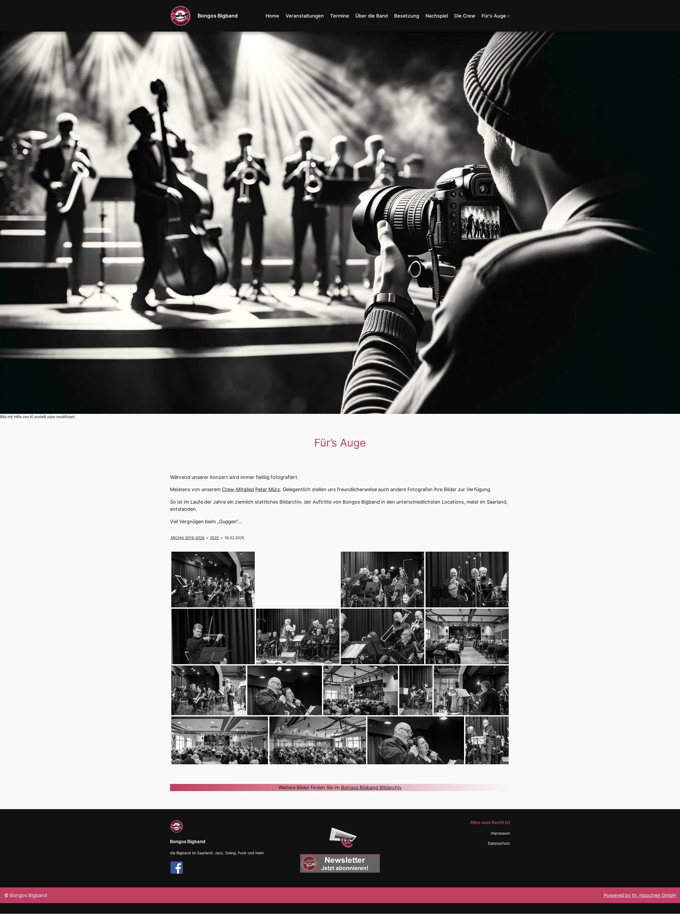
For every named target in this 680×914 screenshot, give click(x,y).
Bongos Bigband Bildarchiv (371, 787)
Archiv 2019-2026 (188, 537)
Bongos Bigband (218, 15)
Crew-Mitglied (238, 489)
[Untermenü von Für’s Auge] (508, 15)
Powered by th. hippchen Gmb (638, 895)
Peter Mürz (267, 489)
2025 (214, 537)
